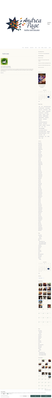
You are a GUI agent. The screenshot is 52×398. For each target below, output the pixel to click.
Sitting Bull (48, 131)
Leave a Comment (3, 67)
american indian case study (47, 106)
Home (23, 47)
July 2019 (39, 179)
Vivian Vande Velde (41, 136)
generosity (44, 114)
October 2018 (40, 183)
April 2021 (39, 160)
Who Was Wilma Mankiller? (42, 353)
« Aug (39, 101)
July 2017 (39, 198)
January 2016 (40, 216)
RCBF (44, 126)
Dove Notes (7, 67)
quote (42, 126)
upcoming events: (47, 53)
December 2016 (40, 207)
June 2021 (39, 159)
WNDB (48, 136)
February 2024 (40, 145)
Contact (50, 47)
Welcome (39, 348)
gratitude (48, 114)
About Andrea (26, 47)
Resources (45, 47)
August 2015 (39, 220)
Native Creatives (45, 123)
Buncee (40, 111)
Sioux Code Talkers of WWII (42, 131)
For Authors (39, 250)
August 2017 (39, 197)
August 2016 (39, 212)
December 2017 (40, 192)
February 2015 (40, 225)
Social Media (39, 256)
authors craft (40, 109)
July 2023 (39, 150)
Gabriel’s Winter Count (42, 241)
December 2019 (40, 174)
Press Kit (40, 237)
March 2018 (39, 188)
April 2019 (39, 182)
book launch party (45, 109)
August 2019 (39, 178)
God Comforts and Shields (6, 66)
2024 (42, 106)
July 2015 (39, 221)
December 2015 (40, 217)
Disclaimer (39, 338)
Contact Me (39, 245)
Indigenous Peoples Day (41, 117)
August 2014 (39, 230)
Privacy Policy (40, 255)
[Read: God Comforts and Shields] (4, 61)
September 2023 (40, 149)
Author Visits (31, 47)
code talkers (43, 111)
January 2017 (40, 206)
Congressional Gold (48, 111)
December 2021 (40, 155)
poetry (39, 126)
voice (45, 136)
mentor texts (40, 120)
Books (36, 47)
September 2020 (40, 164)
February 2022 (40, 154)
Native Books (40, 123)
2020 (39, 106)
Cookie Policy (40, 246)
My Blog (42, 47)
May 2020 (39, 168)
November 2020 (40, 163)
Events (39, 47)
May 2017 (39, 201)
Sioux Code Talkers (41, 128)
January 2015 (40, 226)
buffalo (50, 109)
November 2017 (40, 193)
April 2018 (39, 187)
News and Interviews (40, 344)
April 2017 (39, 202)
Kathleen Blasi (47, 117)
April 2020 (39, 169)
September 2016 (40, 211)
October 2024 (40, 144)
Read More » (2, 72)
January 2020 (40, 173)
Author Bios (40, 236)
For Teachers (39, 251)
